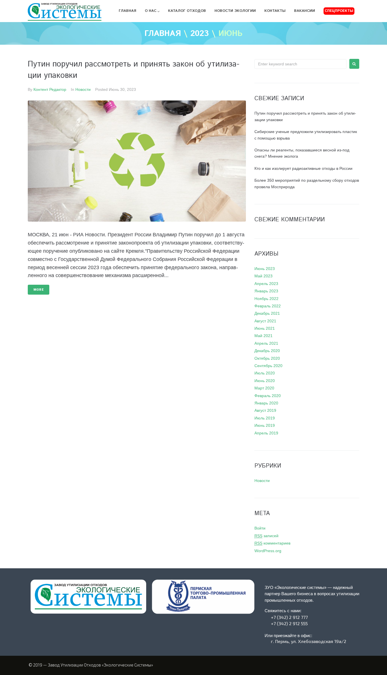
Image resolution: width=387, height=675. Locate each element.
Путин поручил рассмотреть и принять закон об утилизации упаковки (133, 70)
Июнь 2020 (264, 380)
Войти (259, 528)
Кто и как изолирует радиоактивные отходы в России (303, 168)
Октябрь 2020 (267, 358)
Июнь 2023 (264, 268)
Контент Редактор (49, 89)
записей (266, 535)
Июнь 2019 (264, 425)
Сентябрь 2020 (268, 365)
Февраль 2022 (267, 306)
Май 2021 (263, 335)
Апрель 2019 (266, 433)
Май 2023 (263, 276)
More (38, 290)
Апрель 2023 (266, 283)
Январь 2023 (266, 291)
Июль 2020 (264, 373)
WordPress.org (267, 550)
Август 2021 (265, 321)
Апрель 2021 (266, 343)
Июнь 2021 (264, 328)
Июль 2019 (264, 418)
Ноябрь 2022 (266, 298)
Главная (162, 34)
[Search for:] (300, 64)
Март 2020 (264, 388)
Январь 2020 (266, 403)
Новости (83, 89)
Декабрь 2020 (267, 350)
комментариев (272, 543)
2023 (199, 34)
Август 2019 (265, 410)
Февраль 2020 (267, 395)
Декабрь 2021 (267, 313)
